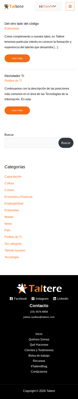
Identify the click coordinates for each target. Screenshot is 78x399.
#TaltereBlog (39, 366)
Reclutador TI (14, 76)
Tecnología (12, 257)
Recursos (39, 360)
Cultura (9, 183)
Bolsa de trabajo (39, 355)
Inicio (39, 334)
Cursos (9, 190)
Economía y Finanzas (18, 196)
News (8, 223)
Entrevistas (12, 28)
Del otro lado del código (22, 23)
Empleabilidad (14, 203)
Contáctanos (39, 371)
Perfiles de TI (13, 80)
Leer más (17, 57)
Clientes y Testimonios (39, 350)
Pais (7, 230)
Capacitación (13, 176)
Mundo (9, 217)
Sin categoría (13, 243)
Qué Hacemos (39, 344)
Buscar (9, 134)
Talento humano (15, 250)
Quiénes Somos (39, 339)
